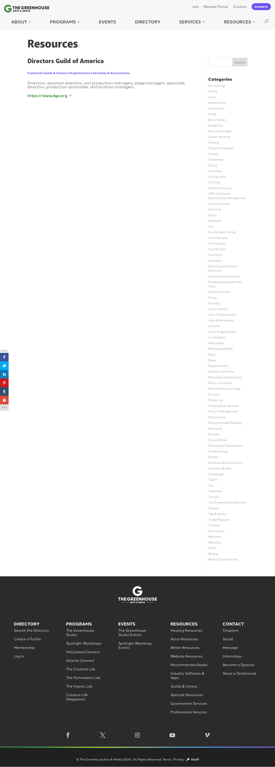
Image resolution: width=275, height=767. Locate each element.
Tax (210, 485)
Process (214, 394)
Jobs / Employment (222, 314)
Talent (212, 479)
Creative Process (220, 188)
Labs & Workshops (221, 320)
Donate (261, 7)
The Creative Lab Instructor (227, 502)
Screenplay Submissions (225, 445)
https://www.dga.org (47, 95)
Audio (212, 114)
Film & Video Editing (222, 232)
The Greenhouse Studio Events (132, 632)
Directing (214, 209)
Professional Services (223, 405)
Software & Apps (220, 468)
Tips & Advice (217, 513)
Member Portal (215, 6)
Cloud (212, 165)
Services (190, 21)
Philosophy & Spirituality (225, 377)
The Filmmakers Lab (83, 677)
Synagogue (216, 474)
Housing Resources (186, 630)
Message (230, 647)
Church (213, 154)
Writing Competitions (223, 559)
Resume (214, 434)
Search (240, 62)
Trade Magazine (219, 519)
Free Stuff (215, 255)
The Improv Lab (79, 686)
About (19, 21)
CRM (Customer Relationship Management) (227, 195)
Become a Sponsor (238, 664)
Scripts (213, 457)
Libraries (214, 326)
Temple (213, 497)
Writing (213, 553)
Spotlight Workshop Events (135, 645)
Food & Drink (217, 249)
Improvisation (218, 309)
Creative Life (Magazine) (77, 696)
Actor (212, 97)
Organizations (80, 73)
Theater (213, 508)
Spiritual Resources (187, 694)
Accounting (216, 85)
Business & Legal (220, 131)
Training (213, 525)
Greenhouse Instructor (224, 276)
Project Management (223, 411)
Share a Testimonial (239, 673)
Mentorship (216, 343)
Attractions (216, 108)
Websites (214, 542)
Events (107, 21)
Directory (147, 21)
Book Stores (217, 119)
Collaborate (217, 176)
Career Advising (219, 136)
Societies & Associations (111, 73)
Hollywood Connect (83, 651)
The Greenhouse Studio (80, 632)
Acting (212, 91)
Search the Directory (31, 630)
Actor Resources (184, 638)
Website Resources (187, 656)
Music (212, 354)
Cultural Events (219, 203)
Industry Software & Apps (187, 675)
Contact (240, 6)
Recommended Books (189, 664)
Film (211, 226)
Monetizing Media (220, 348)
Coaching (215, 171)
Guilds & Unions (55, 73)
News (212, 360)
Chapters (230, 630)
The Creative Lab (80, 669)
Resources (237, 21)
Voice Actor (216, 531)
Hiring (212, 297)
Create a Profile (27, 638)
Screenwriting (218, 451)
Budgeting (215, 125)
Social (228, 638)
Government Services (189, 703)
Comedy (214, 182)
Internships (232, 656)
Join (195, 6)
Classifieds (216, 159)
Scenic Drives (217, 440)
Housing (214, 303)
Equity (212, 215)
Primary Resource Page (224, 388)
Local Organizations (222, 331)
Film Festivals (218, 238)
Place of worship (220, 383)
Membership (24, 647)
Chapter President (221, 148)
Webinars (214, 536)
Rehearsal (215, 428)
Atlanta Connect (80, 660)
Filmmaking (216, 243)
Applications (217, 102)
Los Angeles (217, 337)
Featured (34, 73)
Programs (63, 21)
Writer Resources (185, 647)
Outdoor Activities (221, 371)
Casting (213, 142)
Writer (212, 548)
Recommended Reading (224, 422)
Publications (217, 417)
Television (215, 491)
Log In (19, 656)
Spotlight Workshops (83, 643)
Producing (215, 400)
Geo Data (215, 260)
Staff (194, 759)
